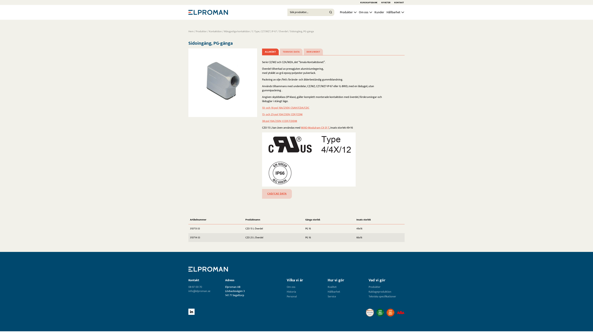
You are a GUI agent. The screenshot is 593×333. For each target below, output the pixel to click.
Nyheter (386, 2)
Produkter (346, 12)
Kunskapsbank (369, 2)
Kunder (379, 12)
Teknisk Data (291, 52)
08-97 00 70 (195, 287)
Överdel (283, 31)
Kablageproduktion (380, 292)
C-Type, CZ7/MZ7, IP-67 (264, 31)
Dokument (313, 52)
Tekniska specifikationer (382, 296)
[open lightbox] (222, 82)
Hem (191, 31)
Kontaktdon (215, 31)
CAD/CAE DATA (277, 193)
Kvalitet (332, 287)
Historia (291, 292)
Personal (292, 296)
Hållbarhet (393, 12)
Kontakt (399, 2)
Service (332, 296)
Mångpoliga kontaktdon (237, 31)
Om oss (363, 12)
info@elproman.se (199, 291)
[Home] (208, 12)
